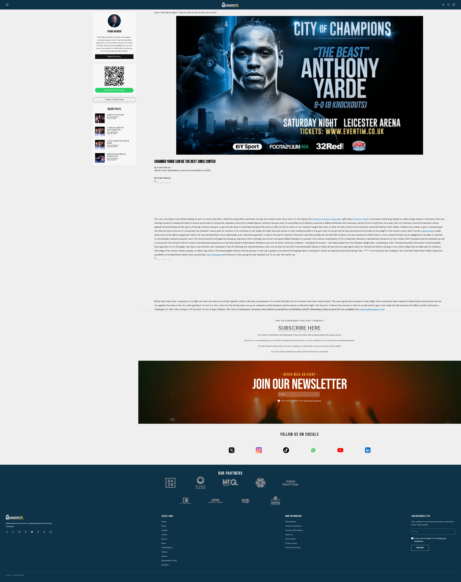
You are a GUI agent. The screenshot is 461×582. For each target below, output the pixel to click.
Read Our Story (114, 56)
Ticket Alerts (290, 539)
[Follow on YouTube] (32, 532)
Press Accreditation (293, 526)
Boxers (164, 539)
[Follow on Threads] (25, 532)
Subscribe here (300, 328)
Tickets (165, 530)
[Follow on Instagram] (19, 532)
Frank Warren (167, 547)
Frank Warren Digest (169, 13)
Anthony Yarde (361, 219)
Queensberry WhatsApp (114, 90)
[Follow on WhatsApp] (50, 532)
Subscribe (420, 548)
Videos (164, 552)
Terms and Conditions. (312, 401)
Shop (164, 526)
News (164, 543)
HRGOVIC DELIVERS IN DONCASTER (116, 155)
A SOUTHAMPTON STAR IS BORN (118, 142)
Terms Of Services (293, 547)
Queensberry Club (169, 560)
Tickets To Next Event (114, 99)
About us (289, 534)
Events (164, 534)
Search (164, 556)
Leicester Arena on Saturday (326, 219)
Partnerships (290, 522)
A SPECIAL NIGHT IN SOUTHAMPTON (115, 129)
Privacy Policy (291, 543)
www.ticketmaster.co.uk (372, 309)
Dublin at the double (115, 115)
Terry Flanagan (213, 254)
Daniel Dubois (427, 230)
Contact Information (294, 530)
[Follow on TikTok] (38, 532)
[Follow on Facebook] (7, 532)
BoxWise (165, 565)
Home (156, 13)
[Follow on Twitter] (13, 532)
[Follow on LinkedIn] (44, 532)
